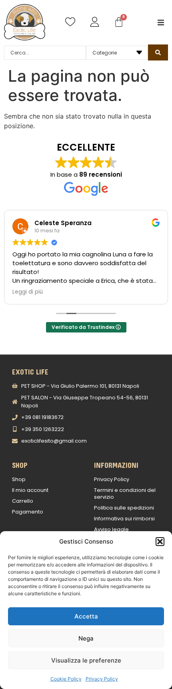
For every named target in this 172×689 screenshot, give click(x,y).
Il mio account (30, 490)
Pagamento (27, 512)
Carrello (22, 501)
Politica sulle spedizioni (124, 508)
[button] (160, 542)
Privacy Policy (102, 679)
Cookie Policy (66, 679)
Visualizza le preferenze (86, 660)
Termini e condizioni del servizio (125, 493)
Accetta (86, 616)
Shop (19, 479)
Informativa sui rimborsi (124, 518)
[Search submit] (158, 52)
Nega (86, 638)
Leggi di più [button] (27, 292)
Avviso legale (111, 529)
